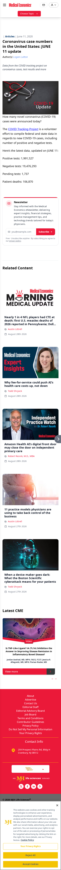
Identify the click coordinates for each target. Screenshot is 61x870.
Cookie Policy (27, 840)
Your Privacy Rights (30, 733)
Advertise (30, 699)
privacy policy (15, 241)
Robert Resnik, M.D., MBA (21, 456)
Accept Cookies (30, 864)
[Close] (57, 805)
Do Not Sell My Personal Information (30, 729)
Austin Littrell (15, 329)
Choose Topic (27, 13)
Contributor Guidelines (30, 722)
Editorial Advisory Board (30, 710)
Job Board (30, 714)
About (30, 696)
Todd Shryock (15, 390)
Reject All (30, 855)
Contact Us (30, 703)
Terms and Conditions (30, 718)
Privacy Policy (30, 725)
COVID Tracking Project (23, 129)
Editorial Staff (30, 707)
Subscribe (44, 231)
